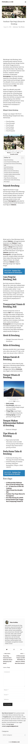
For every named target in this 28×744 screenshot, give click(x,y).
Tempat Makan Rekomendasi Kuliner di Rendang (12, 175)
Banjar (11, 247)
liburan (9, 152)
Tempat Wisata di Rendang (11, 172)
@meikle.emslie (14, 154)
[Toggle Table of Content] (21, 157)
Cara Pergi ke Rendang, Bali (11, 161)
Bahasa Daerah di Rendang (11, 170)
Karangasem (7, 76)
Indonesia (15, 27)
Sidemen (13, 205)
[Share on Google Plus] (21, 649)
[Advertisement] (14, 44)
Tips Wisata (21, 27)
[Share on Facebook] (14, 649)
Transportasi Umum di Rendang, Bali (13, 164)
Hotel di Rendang (8, 167)
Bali (15, 86)
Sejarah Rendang (8, 160)
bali (14, 401)
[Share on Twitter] (6, 649)
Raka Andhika (14, 622)
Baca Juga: (7, 181)
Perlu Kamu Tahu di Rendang (12, 179)
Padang (14, 243)
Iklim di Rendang (8, 169)
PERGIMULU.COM (7, 2)
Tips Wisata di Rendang (10, 178)
